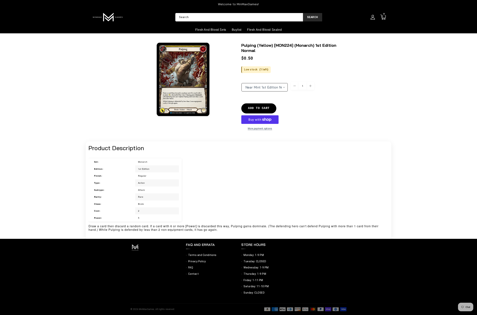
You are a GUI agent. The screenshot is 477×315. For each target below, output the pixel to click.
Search (312, 17)
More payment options (260, 128)
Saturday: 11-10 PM (256, 286)
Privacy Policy (197, 261)
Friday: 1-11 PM (253, 280)
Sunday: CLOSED (254, 292)
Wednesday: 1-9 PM (256, 267)
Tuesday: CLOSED (255, 261)
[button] (383, 17)
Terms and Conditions (202, 255)
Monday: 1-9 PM (254, 255)
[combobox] (248, 17)
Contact (193, 273)
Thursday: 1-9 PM (255, 273)
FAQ (190, 267)
